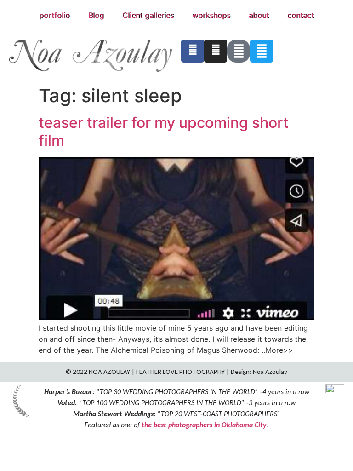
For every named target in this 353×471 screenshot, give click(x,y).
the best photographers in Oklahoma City (204, 424)
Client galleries (148, 15)
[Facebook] (192, 51)
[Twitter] (261, 51)
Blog (96, 15)
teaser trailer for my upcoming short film (164, 131)
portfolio (54, 15)
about (259, 15)
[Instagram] (215, 51)
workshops (211, 15)
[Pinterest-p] (238, 51)
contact (300, 15)
